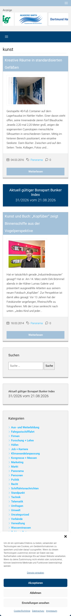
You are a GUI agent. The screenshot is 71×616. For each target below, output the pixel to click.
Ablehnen (35, 593)
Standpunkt (18, 492)
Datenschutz (38, 611)
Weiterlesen (35, 171)
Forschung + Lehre (22, 440)
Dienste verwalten (35, 572)
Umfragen (17, 506)
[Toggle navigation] (66, 3)
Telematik (17, 501)
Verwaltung (18, 523)
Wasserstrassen (21, 527)
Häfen (14, 444)
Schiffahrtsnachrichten (25, 488)
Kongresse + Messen (24, 458)
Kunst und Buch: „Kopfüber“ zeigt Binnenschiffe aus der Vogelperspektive (31, 223)
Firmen (15, 436)
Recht (14, 484)
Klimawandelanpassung (25, 453)
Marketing (17, 462)
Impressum (51, 611)
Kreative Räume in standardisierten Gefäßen (33, 64)
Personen (17, 475)
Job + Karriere (19, 449)
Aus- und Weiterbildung (25, 427)
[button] (65, 536)
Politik (15, 479)
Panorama (37, 160)
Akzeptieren (35, 583)
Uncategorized (20, 514)
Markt (14, 466)
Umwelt (15, 510)
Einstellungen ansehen (35, 603)
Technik (16, 497)
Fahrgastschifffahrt (22, 431)
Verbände (17, 519)
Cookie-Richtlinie (22, 611)
